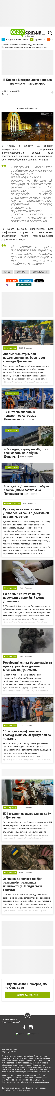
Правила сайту (32, 1088)
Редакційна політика (21, 1090)
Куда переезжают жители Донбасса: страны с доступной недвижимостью (26, 513)
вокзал (21, 271)
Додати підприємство (27, 995)
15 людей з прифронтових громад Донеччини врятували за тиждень (27, 735)
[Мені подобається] (52, 92)
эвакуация (40, 271)
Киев (7, 271)
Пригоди (5, 94)
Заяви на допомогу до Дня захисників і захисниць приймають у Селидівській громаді (22, 884)
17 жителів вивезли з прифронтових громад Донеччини (20, 415)
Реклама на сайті (9, 1019)
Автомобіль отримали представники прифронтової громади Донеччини (24, 357)
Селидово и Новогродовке (21, 772)
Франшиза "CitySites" (11, 1022)
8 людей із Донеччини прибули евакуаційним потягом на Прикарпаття (26, 490)
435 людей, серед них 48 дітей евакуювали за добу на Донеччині (26, 452)
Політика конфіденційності (13, 1088)
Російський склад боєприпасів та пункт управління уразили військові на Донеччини (27, 666)
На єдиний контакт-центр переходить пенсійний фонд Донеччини (23, 597)
